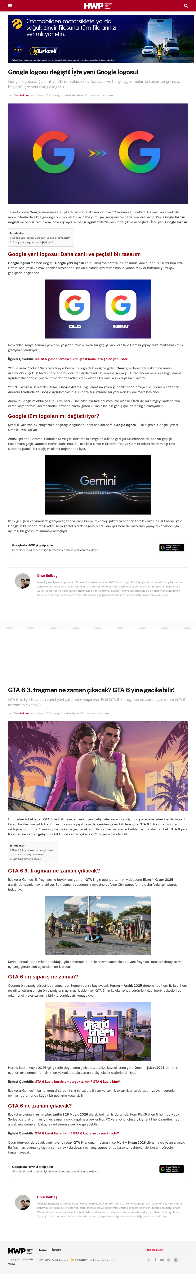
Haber (67, 95)
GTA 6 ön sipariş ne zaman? (28, 854)
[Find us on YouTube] (162, 1260)
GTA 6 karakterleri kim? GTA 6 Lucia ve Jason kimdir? (77, 1133)
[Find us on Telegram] (176, 1260)
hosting (56, 1259)
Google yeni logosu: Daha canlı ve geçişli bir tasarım (41, 237)
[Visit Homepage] (98, 6)
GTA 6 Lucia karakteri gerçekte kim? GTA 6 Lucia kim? (77, 1081)
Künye (43, 1249)
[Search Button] (186, 5)
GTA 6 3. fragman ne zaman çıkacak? (32, 850)
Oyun (75, 713)
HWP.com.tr (45, 1259)
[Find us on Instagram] (168, 1260)
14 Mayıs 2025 (43, 95)
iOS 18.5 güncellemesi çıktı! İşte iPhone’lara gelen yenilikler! (81, 359)
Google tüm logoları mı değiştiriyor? (33, 242)
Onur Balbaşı (21, 95)
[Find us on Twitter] (149, 1260)
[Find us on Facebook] (155, 1260)
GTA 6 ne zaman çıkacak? (27, 858)
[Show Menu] (10, 5)
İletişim (56, 1249)
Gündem (77, 95)
